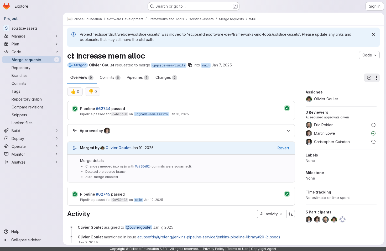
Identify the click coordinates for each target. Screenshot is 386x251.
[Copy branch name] (190, 65)
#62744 (103, 108)
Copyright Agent (263, 249)
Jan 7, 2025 (222, 65)
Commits (109, 77)
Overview (81, 77)
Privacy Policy (214, 249)
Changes (165, 77)
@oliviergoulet (139, 227)
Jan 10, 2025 (179, 114)
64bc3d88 (119, 114)
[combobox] (271, 214)
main (206, 65)
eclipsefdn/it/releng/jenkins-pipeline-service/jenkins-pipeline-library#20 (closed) (208, 237)
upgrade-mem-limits (168, 65)
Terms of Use (237, 249)
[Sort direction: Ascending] (290, 214)
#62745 (103, 194)
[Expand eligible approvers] (288, 131)
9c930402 (142, 166)
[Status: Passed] (75, 109)
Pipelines (137, 77)
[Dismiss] (373, 34)
